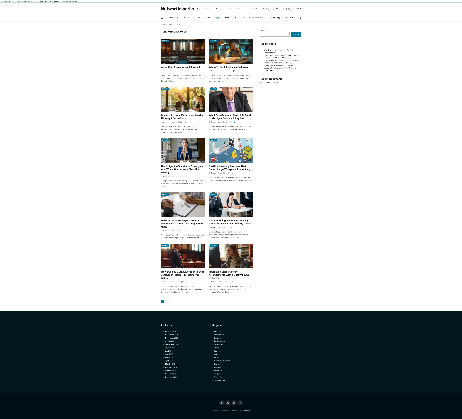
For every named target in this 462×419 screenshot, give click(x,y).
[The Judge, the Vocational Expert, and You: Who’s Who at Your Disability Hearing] (183, 150)
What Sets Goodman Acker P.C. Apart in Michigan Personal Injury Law (230, 117)
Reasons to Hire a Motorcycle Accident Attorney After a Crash (182, 117)
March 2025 (170, 364)
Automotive (209, 9)
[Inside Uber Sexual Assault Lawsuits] (183, 51)
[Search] (300, 18)
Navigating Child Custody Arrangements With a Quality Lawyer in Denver (229, 274)
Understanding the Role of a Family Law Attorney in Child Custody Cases (230, 222)
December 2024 (171, 374)
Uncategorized (220, 380)
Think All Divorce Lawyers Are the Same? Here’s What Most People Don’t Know (182, 223)
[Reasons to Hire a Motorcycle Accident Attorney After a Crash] (183, 99)
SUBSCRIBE (300, 9)
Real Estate (240, 18)
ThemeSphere (244, 411)
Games (217, 354)
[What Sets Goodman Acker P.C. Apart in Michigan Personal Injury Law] (231, 99)
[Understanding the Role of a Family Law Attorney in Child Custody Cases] (231, 204)
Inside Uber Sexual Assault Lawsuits (181, 67)
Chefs (216, 348)
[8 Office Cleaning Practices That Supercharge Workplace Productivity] (231, 150)
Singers (217, 374)
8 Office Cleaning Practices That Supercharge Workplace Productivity (230, 168)
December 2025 (171, 335)
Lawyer (245, 9)
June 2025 (169, 354)
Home (199, 9)
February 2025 (171, 367)
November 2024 (171, 377)
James (165, 71)
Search (262, 31)
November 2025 (171, 338)
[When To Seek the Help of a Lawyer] (231, 51)
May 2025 (169, 358)
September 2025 (172, 344)
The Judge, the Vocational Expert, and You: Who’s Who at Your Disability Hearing (182, 169)
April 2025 (169, 361)
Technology (265, 9)
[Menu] (162, 18)
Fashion (229, 9)
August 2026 (170, 331)
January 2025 (170, 371)
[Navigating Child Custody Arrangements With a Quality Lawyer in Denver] (231, 256)
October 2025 (170, 341)
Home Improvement (257, 18)
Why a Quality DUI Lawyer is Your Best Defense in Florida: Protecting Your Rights (182, 274)
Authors (217, 331)
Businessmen (219, 341)
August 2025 (170, 348)
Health (237, 9)
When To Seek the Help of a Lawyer (229, 67)
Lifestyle (254, 9)
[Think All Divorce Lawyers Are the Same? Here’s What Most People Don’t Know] (183, 204)
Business (219, 9)
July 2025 (169, 351)
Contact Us (275, 8)
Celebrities (218, 344)
